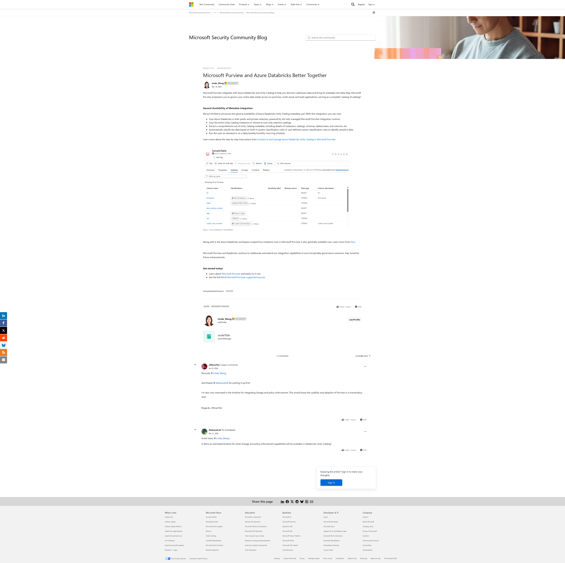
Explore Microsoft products (174, 545)
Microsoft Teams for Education (255, 526)
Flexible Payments (212, 550)
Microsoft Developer (331, 522)
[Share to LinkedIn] (282, 501)
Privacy (302, 558)
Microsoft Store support (214, 526)
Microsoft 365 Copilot (290, 545)
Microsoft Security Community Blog (260, 12)
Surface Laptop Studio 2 (173, 526)
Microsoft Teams (288, 540)
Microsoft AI (286, 517)
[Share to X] (292, 501)
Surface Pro (169, 517)
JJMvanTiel (214, 364)
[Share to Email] (311, 501)
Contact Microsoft (289, 558)
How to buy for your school (254, 536)
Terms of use (327, 558)
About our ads (375, 558)
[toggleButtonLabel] (374, 12)
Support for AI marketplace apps (335, 531)
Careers (365, 517)
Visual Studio (328, 550)
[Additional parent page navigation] (215, 12)
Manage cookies (314, 558)
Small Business (287, 550)
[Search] (353, 4)
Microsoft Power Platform (291, 536)
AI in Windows (170, 540)
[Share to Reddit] (297, 501)
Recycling (363, 558)
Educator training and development (257, 540)
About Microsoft (368, 522)
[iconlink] (209, 336)
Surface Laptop (170, 522)
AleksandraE (222, 382)
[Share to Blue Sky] (301, 501)
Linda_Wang (218, 83)
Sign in (331, 482)
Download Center (212, 522)
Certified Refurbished (213, 540)
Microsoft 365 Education (253, 531)
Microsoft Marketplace (332, 540)
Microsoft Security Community (231, 12)
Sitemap (277, 558)
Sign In (371, 4)
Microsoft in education (253, 517)
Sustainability (367, 550)
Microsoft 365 (287, 531)
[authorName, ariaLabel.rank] (206, 85)
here (353, 241)
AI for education (250, 550)
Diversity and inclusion (371, 540)
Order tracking (211, 536)
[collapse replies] (195, 364)
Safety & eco (352, 558)
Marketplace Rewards (331, 545)
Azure (326, 517)
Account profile (211, 517)
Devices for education (252, 522)
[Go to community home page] (191, 4)
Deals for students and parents (256, 545)
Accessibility (367, 545)
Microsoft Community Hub (199, 12)
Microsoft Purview (231, 273)
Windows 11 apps (171, 550)
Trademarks (340, 558)
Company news (368, 526)
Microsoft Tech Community (333, 536)
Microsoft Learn (329, 526)
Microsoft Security (288, 522)
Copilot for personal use (173, 536)
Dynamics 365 (287, 526)
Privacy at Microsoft (370, 531)
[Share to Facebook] (287, 501)
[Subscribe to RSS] (306, 501)
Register (361, 4)
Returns (208, 531)
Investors (366, 536)
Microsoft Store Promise (214, 545)
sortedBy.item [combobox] (362, 355)
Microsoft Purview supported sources (246, 277)
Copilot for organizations (173, 531)
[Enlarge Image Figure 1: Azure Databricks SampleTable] (276, 187)
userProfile (354, 319)
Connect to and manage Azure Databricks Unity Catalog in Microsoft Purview (296, 139)
